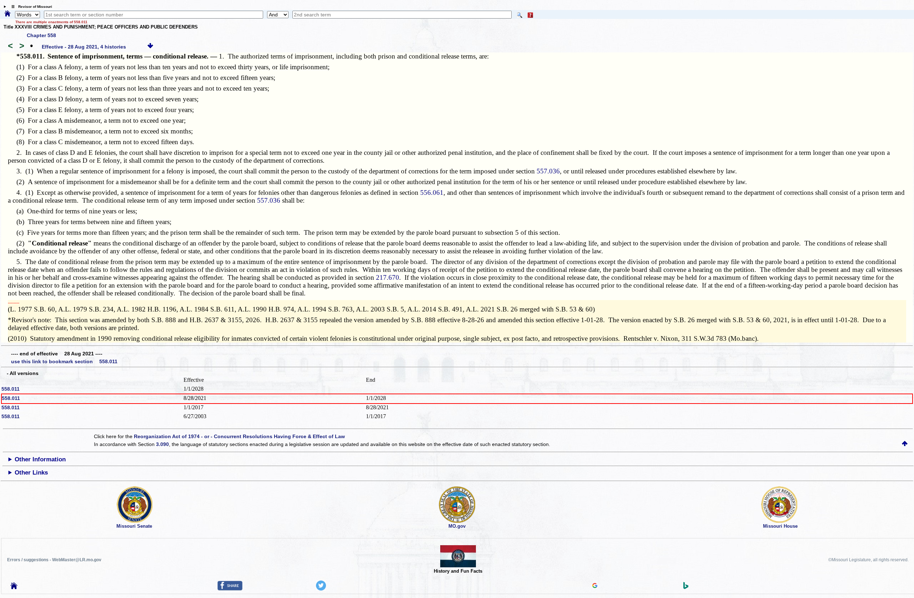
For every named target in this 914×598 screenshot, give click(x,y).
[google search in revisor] (594, 586)
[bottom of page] (150, 47)
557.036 (548, 171)
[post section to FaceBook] (229, 589)
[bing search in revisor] (685, 587)
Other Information (40, 459)
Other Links (31, 472)
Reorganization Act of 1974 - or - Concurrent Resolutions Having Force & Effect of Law (239, 436)
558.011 (10, 389)
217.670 (387, 277)
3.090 (162, 444)
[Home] (7, 13)
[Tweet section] (321, 589)
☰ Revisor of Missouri (30, 7)
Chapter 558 (41, 35)
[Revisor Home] (13, 587)
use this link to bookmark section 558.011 (64, 361)
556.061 (431, 192)
